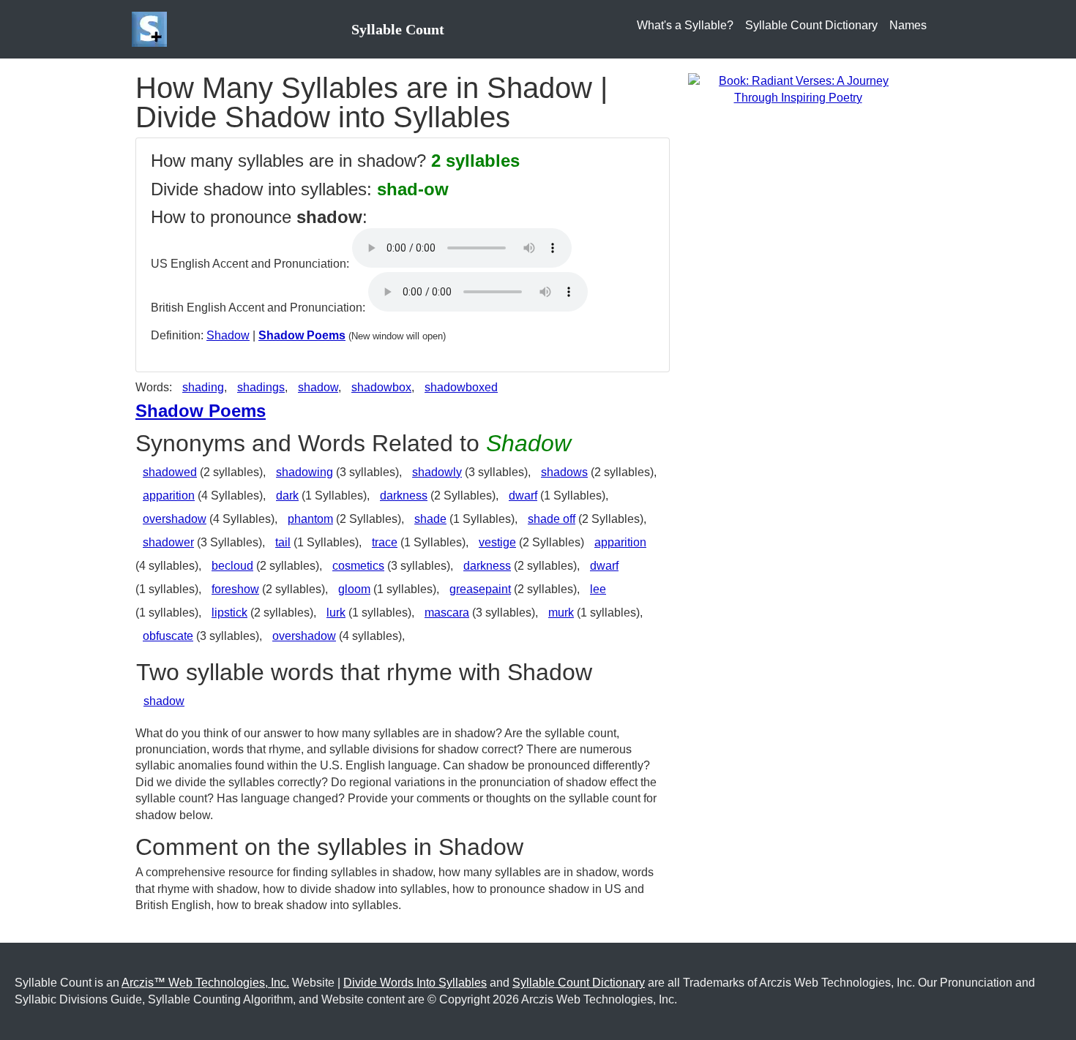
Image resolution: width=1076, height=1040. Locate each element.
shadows (564, 472)
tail (283, 542)
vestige (497, 542)
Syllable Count (397, 29)
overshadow (174, 519)
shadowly (437, 472)
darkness (403, 495)
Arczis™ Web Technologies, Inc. (205, 982)
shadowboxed (461, 387)
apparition (169, 495)
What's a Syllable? (685, 25)
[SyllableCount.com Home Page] (152, 29)
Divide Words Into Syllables (415, 982)
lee (598, 589)
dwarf (523, 495)
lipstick (229, 612)
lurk (335, 612)
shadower (168, 542)
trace (384, 542)
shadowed (170, 472)
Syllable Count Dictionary (811, 25)
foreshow (235, 589)
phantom (310, 519)
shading (203, 387)
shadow (318, 387)
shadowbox (381, 387)
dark (287, 495)
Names (908, 25)
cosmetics (358, 565)
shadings (261, 387)
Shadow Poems (301, 335)
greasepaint (480, 589)
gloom (354, 589)
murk (561, 612)
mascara (447, 612)
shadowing (304, 472)
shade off (551, 519)
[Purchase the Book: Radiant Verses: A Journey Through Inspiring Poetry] (798, 89)
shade (430, 519)
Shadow (228, 335)
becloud (232, 565)
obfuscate (168, 636)
